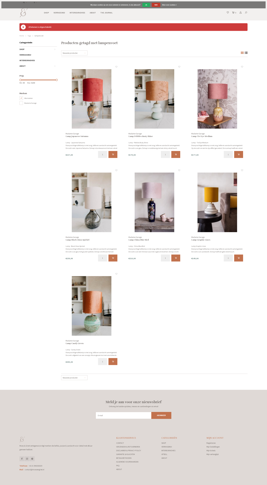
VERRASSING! (59, 12)
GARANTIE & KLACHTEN (125, 454)
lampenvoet (38, 36)
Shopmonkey (76, 482)
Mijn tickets (211, 450)
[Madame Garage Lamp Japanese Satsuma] (92, 98)
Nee (156, 5)
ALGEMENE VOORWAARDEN (127, 462)
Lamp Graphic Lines (200, 240)
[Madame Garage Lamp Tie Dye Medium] (217, 98)
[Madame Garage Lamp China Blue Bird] (154, 202)
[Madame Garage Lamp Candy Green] (92, 305)
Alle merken (28, 98)
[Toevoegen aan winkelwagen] (113, 154)
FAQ (117, 465)
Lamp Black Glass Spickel (77, 240)
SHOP (46, 12)
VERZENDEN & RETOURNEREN (128, 446)
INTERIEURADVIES (77, 12)
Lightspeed (58, 482)
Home (21, 36)
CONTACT (120, 443)
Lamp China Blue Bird (138, 240)
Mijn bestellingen (213, 446)
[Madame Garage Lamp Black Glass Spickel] (92, 202)
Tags (29, 36)
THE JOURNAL (106, 12)
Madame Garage (30, 103)
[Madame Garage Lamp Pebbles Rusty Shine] (154, 98)
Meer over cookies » (169, 5)
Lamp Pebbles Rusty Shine (140, 136)
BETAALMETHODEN (123, 458)
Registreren (211, 443)
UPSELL (164, 454)
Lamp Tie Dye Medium (201, 136)
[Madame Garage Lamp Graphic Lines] (217, 202)
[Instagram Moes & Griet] (27, 458)
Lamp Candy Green (75, 343)
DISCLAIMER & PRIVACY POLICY (128, 450)
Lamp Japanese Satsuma (77, 136)
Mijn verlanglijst (213, 454)
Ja (146, 5)
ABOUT (93, 12)
